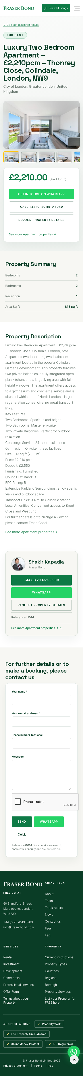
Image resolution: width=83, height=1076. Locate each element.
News (49, 914)
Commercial (11, 978)
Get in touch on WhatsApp (41, 194)
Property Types (56, 964)
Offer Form (11, 991)
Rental (7, 957)
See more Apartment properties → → (36, 628)
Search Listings (58, 8)
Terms (38, 1065)
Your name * (19, 691)
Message (18, 756)
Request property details (41, 220)
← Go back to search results (21, 24)
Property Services (58, 991)
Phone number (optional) (28, 735)
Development (12, 971)
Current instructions (59, 957)
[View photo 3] (47, 157)
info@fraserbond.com (18, 927)
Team (49, 901)
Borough (51, 985)
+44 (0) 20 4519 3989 (41, 580)
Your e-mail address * (26, 713)
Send (21, 821)
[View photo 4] (64, 157)
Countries (52, 971)
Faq (47, 935)
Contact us (53, 921)
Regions (50, 978)
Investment (11, 964)
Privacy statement (15, 1065)
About (49, 894)
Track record (54, 907)
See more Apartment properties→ (31, 532)
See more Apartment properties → (32, 234)
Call (22, 834)
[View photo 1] (11, 157)
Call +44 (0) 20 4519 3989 (41, 206)
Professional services (18, 985)
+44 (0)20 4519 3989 (18, 922)
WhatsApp (41, 592)
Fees (48, 928)
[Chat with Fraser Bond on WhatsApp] (74, 1052)
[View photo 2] (29, 157)
